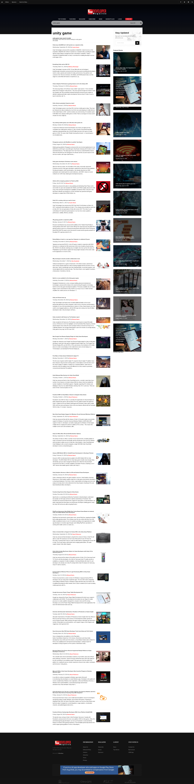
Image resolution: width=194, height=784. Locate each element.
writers (7, 2)
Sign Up (128, 19)
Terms (84, 757)
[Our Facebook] (180, 2)
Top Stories (62, 19)
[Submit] (141, 23)
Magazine (82, 19)
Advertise (85, 755)
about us (85, 747)
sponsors (14, 2)
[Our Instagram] (188, 2)
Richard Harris (73, 86)
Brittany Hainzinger (73, 66)
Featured (72, 19)
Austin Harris (75, 47)
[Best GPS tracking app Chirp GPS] (86, 782)
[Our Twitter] (184, 2)
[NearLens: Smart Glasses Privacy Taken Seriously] (127, 108)
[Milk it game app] (108, 782)
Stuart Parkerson (73, 397)
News (100, 19)
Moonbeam (61, 753)
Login (120, 19)
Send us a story (23, 2)
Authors (85, 752)
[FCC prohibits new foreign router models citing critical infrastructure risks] (127, 281)
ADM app (131, 752)
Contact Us (131, 747)
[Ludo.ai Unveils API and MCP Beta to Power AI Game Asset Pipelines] (127, 203)
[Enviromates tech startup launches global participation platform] (127, 308)
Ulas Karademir (75, 261)
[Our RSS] (192, 2)
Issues (100, 749)
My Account (131, 749)
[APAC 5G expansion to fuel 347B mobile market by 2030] (127, 150)
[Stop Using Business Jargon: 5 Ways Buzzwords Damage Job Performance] (127, 230)
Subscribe (92, 19)
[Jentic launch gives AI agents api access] (127, 176)
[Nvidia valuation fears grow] (127, 124)
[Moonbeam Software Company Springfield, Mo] (64, 782)
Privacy (85, 760)
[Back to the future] (2, 2)
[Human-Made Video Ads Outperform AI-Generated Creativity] (127, 63)
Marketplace (110, 19)
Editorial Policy (87, 749)
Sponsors (100, 752)
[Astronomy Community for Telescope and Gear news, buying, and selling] (130, 782)
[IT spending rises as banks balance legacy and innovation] (127, 256)
